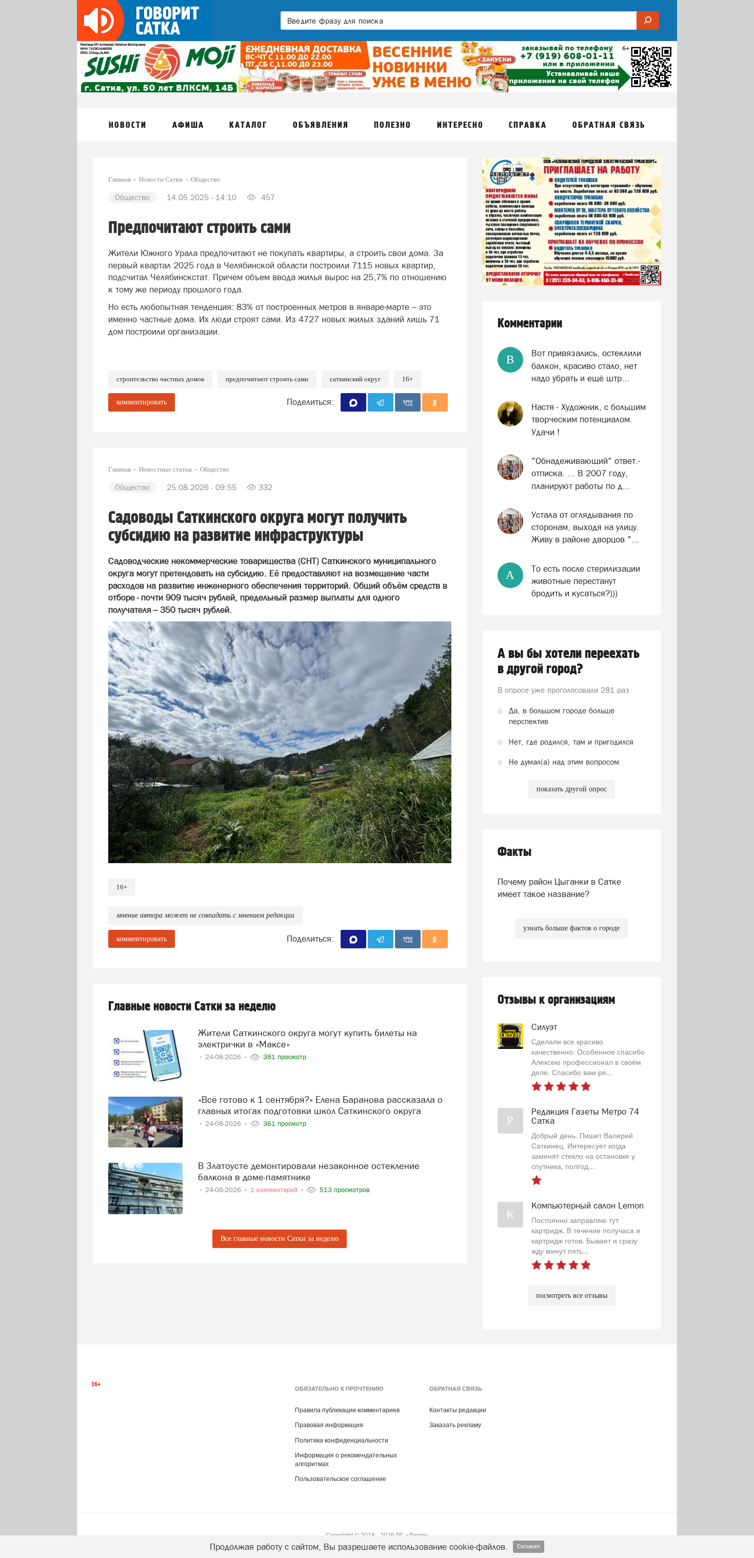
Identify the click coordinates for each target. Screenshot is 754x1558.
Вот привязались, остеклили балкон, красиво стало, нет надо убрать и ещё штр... (586, 365)
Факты (514, 852)
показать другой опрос (572, 789)
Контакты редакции (457, 1410)
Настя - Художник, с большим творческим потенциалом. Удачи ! (588, 419)
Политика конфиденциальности (341, 1440)
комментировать (141, 402)
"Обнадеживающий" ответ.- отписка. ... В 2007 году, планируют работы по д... (585, 473)
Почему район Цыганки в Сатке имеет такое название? (559, 888)
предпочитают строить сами (267, 379)
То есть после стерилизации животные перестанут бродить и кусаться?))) (585, 581)
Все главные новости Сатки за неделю (280, 1238)
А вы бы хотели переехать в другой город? (569, 661)
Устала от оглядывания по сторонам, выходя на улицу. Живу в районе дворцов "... (585, 527)
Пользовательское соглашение (340, 1479)
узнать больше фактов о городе (571, 928)
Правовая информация (329, 1425)
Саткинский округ (355, 379)
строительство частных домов (160, 379)
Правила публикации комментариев (347, 1410)
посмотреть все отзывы (571, 1295)
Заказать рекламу (455, 1425)
